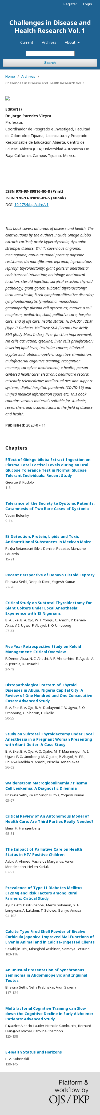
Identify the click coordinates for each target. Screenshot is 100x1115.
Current (26, 42)
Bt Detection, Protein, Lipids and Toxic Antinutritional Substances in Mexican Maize (48, 539)
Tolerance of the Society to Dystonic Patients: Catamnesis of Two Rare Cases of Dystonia (50, 506)
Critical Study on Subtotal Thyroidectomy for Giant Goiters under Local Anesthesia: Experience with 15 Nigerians (48, 608)
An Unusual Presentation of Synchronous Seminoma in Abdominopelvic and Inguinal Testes (46, 975)
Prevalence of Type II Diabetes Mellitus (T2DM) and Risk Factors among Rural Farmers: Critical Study (43, 893)
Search (50, 63)
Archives (49, 42)
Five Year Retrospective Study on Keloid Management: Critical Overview (43, 649)
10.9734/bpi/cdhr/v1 (31, 204)
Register (70, 4)
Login (87, 4)
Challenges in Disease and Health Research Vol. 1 (50, 26)
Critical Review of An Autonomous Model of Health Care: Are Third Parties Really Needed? (49, 819)
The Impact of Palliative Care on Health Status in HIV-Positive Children (43, 852)
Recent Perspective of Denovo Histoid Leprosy (50, 574)
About (71, 42)
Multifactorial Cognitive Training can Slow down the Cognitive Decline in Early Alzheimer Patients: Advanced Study (49, 1013)
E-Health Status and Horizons (33, 1052)
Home (10, 76)
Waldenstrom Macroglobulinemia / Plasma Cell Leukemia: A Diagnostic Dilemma (46, 785)
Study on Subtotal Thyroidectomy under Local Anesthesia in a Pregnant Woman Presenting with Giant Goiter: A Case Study (49, 739)
